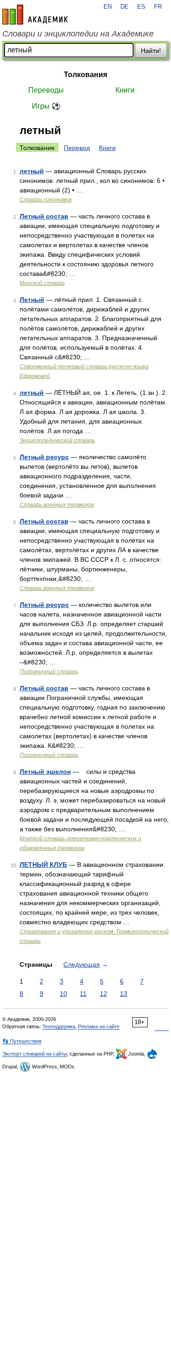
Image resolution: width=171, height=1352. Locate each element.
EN (108, 7)
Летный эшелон (45, 771)
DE (124, 7)
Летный (32, 299)
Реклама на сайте (98, 1026)
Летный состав (44, 216)
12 (103, 993)
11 (83, 993)
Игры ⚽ (46, 106)
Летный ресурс (44, 457)
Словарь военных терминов (57, 505)
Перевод (77, 147)
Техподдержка (58, 1026)
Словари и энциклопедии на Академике (78, 33)
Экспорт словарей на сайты (34, 1054)
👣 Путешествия (21, 1041)
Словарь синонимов (46, 200)
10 (63, 993)
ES (141, 7)
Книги (125, 90)
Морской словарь (42, 283)
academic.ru (35, 15)
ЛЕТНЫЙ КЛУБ (43, 864)
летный (32, 171)
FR (158, 7)
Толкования (85, 74)
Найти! (151, 50)
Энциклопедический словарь (57, 440)
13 (123, 993)
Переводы (46, 90)
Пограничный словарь (49, 671)
